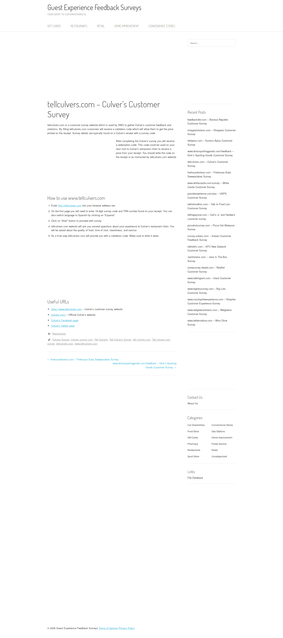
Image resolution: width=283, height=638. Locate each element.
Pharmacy (193, 443)
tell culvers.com (142, 339)
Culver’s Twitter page (63, 325)
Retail (101, 26)
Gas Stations (218, 431)
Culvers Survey (60, 339)
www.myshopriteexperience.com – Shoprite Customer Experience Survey (211, 301)
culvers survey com (82, 339)
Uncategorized (219, 456)
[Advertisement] (111, 69)
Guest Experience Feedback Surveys (94, 7)
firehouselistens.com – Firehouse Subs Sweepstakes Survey (83, 359)
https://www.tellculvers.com (66, 309)
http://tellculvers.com (69, 205)
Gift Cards (54, 26)
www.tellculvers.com (86, 343)
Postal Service (219, 443)
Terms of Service (108, 628)
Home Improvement (126, 26)
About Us (193, 403)
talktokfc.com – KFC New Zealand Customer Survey (207, 248)
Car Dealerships (196, 424)
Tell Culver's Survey (120, 339)
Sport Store (193, 456)
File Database (195, 477)
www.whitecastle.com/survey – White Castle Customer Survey (208, 185)
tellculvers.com (64, 343)
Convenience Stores (162, 26)
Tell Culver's (101, 339)
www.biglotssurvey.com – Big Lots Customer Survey (207, 291)
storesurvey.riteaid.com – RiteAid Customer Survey (206, 269)
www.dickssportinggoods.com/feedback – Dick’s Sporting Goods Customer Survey (211, 153)
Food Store (193, 431)
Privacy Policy (127, 628)
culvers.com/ (58, 314)
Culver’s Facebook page (64, 320)
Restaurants (79, 26)
